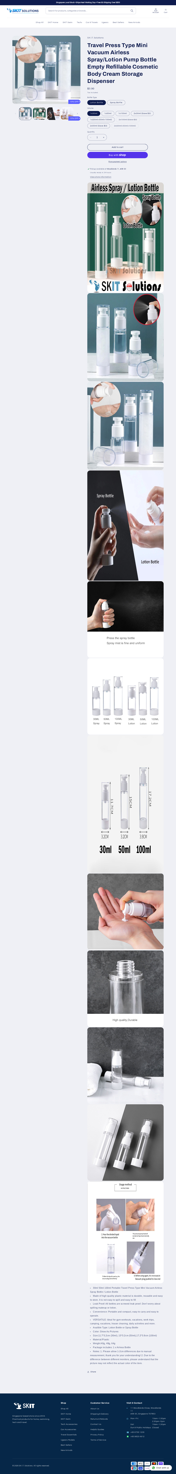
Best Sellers (66, 1445)
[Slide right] (77, 114)
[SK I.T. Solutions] (24, 1406)
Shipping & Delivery (99, 1414)
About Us (94, 1409)
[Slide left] (15, 114)
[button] (79, 22)
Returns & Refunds (99, 1419)
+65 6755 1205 (137, 1432)
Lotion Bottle (96, 103)
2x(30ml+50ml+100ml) (126, 126)
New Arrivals (66, 1450)
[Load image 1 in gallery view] (25, 113)
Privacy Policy (97, 1435)
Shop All (64, 1409)
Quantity (90, 132)
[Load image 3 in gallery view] (53, 113)
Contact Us (95, 1424)
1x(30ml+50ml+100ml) (101, 120)
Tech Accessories (69, 1424)
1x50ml (108, 113)
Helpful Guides (97, 1429)
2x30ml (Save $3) (142, 113)
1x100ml (122, 113)
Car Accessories (68, 1429)
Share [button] (93, 1372)
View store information (100, 177)
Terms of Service (98, 1440)
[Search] (132, 10)
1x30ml (93, 113)
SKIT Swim (66, 1419)
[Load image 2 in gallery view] (39, 113)
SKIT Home (66, 1414)
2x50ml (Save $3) (98, 126)
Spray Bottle (116, 103)
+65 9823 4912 (137, 1437)
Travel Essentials (69, 1435)
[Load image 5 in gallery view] (67, 113)
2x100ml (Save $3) (129, 120)
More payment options (117, 161)
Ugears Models (68, 1440)
